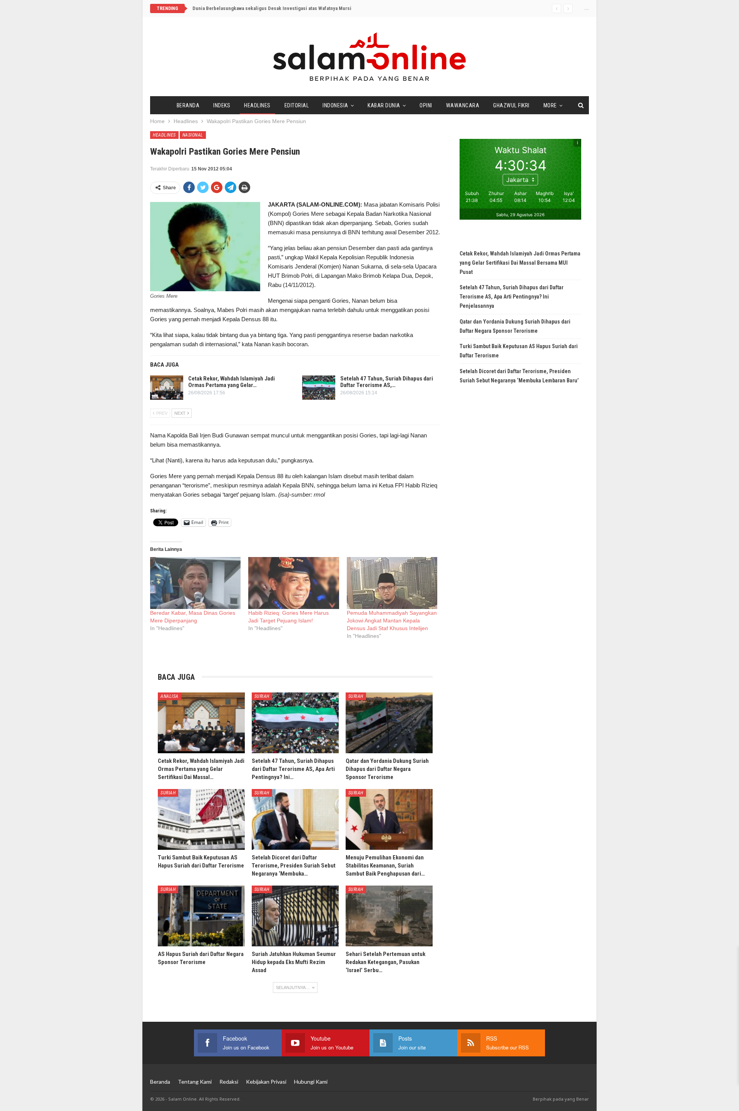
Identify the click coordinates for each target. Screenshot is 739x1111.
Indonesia (335, 105)
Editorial (296, 105)
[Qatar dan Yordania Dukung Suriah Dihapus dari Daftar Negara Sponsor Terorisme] (389, 722)
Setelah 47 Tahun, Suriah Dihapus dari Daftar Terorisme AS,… (386, 382)
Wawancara (463, 105)
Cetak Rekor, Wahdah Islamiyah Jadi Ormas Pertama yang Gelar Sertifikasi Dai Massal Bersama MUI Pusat (520, 262)
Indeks (221, 105)
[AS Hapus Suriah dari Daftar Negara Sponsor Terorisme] (201, 916)
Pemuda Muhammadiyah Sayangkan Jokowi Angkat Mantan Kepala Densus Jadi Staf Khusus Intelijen (392, 620)
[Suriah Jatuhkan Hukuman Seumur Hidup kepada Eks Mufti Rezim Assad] (295, 916)
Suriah (261, 696)
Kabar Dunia (384, 105)
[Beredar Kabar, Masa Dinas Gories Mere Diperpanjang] (195, 583)
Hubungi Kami (311, 1081)
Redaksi (228, 1081)
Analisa (170, 696)
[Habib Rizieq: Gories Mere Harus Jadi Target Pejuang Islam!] (293, 583)
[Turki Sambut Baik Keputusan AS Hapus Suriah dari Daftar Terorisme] (201, 819)
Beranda (188, 105)
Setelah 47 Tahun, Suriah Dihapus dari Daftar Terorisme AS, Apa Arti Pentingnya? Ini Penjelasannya (511, 296)
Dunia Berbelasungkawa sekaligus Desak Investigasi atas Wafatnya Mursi (271, 8)
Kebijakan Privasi (266, 1081)
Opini (426, 105)
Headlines (257, 105)
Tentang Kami (195, 1081)
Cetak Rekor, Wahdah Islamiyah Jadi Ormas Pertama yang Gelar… (231, 382)
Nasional (192, 135)
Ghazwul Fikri (511, 105)
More (550, 105)
